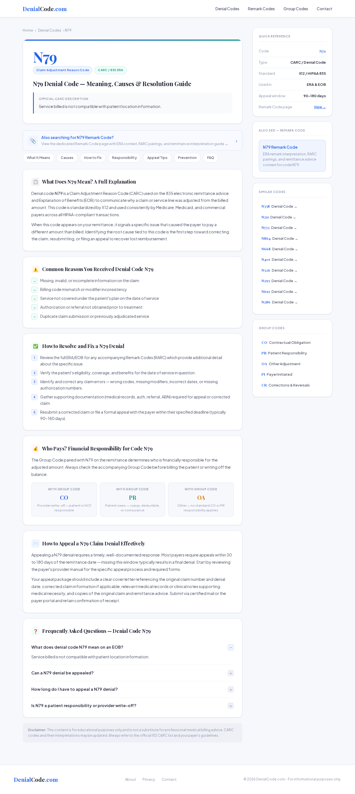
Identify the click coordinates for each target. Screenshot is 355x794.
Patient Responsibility (284, 352)
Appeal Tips (157, 157)
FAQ (210, 157)
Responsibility (124, 157)
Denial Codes (227, 8)
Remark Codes (261, 8)
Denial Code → (279, 206)
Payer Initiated (277, 374)
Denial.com (45, 8)
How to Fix (93, 157)
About (130, 779)
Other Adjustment (281, 363)
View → (320, 107)
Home (28, 30)
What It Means (38, 157)
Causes (67, 157)
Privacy (149, 779)
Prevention (187, 157)
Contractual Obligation (286, 342)
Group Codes (295, 8)
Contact (324, 8)
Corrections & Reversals (286, 385)
